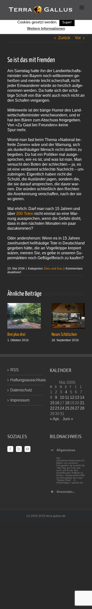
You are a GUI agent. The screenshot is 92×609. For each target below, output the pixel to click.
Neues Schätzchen (64, 334)
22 (52, 408)
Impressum (19, 400)
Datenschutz (21, 390)
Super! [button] (67, 22)
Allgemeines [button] (65, 450)
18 (67, 403)
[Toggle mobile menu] (82, 7)
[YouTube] (27, 449)
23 (57, 408)
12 (72, 397)
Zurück (64, 38)
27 (77, 408)
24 (62, 408)
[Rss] (19, 449)
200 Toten (24, 213)
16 (57, 403)
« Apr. (55, 419)
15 (52, 403)
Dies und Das (53, 268)
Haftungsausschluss (25, 380)
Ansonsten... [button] (66, 492)
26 (72, 408)
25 (67, 408)
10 (62, 397)
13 (77, 397)
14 (82, 397)
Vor (78, 38)
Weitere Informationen (46, 28)
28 (82, 408)
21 (82, 403)
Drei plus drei (16, 334)
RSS (14, 370)
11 (67, 397)
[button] (11, 322)
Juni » (68, 419)
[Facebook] (10, 449)
